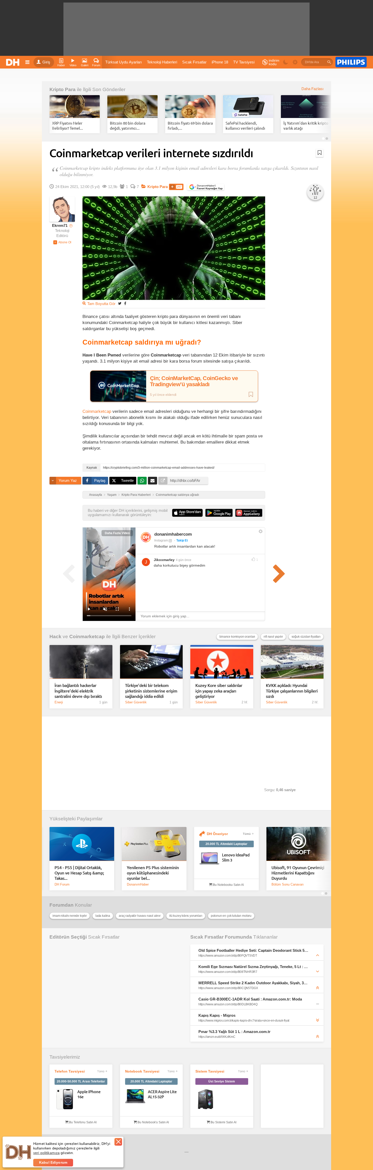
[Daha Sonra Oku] (320, 152)
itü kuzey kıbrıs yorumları (185, 916)
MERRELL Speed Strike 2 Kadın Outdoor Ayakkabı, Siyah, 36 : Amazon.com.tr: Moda (253, 983)
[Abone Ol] (62, 242)
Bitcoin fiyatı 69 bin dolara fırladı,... (190, 125)
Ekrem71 (59, 226)
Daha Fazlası (312, 89)
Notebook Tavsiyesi (142, 1071)
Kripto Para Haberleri (136, 495)
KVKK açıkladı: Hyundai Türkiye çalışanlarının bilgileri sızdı (292, 691)
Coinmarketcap (96, 411)
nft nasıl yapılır (273, 636)
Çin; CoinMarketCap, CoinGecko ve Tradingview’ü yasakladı (194, 381)
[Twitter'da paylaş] (120, 303)
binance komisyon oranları (237, 636)
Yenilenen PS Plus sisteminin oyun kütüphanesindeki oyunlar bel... (153, 873)
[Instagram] (146, 537)
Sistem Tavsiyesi (209, 1071)
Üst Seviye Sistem (221, 1081)
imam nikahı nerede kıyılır (70, 916)
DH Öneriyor (217, 834)
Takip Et (182, 540)
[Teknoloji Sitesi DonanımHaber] (13, 62)
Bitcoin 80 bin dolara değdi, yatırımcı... (127, 125)
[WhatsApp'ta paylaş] (142, 480)
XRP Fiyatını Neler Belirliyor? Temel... (67, 125)
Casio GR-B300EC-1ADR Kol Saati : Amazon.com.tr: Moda (250, 999)
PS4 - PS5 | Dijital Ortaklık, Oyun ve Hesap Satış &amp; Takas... (79, 873)
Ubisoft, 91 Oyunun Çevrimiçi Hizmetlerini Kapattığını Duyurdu (298, 873)
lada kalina (102, 916)
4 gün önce (183, 560)
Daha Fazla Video (117, 533)
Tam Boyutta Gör (101, 304)
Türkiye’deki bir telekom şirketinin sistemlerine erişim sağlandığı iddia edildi (151, 691)
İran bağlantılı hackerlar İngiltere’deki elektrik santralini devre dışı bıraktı (78, 691)
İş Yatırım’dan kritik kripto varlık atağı (305, 125)
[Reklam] (351, 62)
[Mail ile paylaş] (152, 480)
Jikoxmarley (164, 560)
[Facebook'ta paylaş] (125, 303)
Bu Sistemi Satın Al (223, 1122)
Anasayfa (95, 495)
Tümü (247, 833)
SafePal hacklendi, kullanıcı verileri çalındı (245, 125)
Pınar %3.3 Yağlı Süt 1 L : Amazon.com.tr (234, 1031)
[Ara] (329, 62)
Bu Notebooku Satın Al (228, 885)
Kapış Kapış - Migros (216, 1015)
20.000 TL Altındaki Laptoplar (226, 844)
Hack (55, 636)
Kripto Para (62, 89)
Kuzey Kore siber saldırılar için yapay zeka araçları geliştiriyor (218, 691)
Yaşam (111, 495)
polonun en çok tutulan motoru (231, 916)
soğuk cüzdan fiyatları (306, 636)
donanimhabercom (173, 534)
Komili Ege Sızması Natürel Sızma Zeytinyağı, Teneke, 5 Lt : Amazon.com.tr (253, 967)
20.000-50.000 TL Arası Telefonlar (81, 1081)
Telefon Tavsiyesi (70, 1071)
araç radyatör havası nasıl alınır (140, 916)
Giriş (46, 62)
